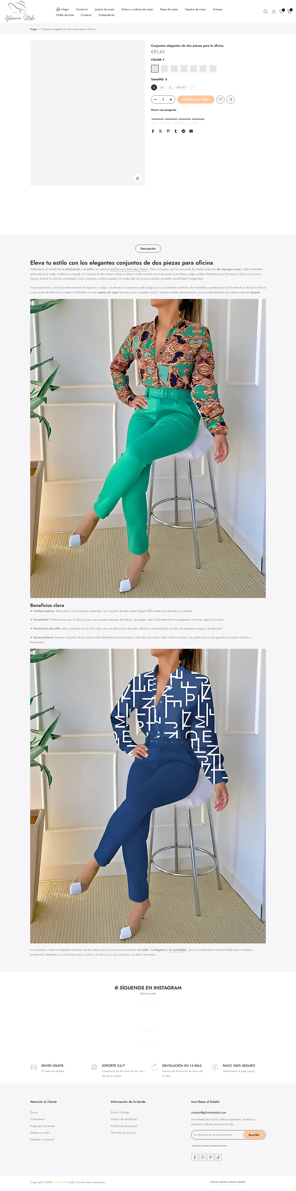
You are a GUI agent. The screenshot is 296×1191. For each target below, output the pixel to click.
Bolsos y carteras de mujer (137, 9)
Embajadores (107, 15)
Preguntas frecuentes (42, 1126)
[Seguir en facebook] (194, 1157)
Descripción (148, 249)
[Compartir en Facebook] (153, 131)
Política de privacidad (124, 1126)
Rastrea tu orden (40, 1133)
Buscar (34, 1112)
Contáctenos (37, 1119)
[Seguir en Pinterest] (210, 1157)
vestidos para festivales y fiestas (129, 269)
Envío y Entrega (120, 1112)
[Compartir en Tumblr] (176, 131)
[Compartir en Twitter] (160, 131)
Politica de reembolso (124, 1119)
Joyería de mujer (105, 9)
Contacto (86, 15)
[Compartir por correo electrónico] (191, 131)
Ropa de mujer (169, 9)
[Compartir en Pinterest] (168, 131)
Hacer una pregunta (163, 110)
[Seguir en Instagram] (202, 1157)
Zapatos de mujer (195, 9)
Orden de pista (65, 15)
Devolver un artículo (42, 1139)
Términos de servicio (123, 1133)
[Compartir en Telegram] (183, 131)
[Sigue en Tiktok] (218, 1157)
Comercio (82, 9)
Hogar (65, 9)
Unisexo (218, 9)
